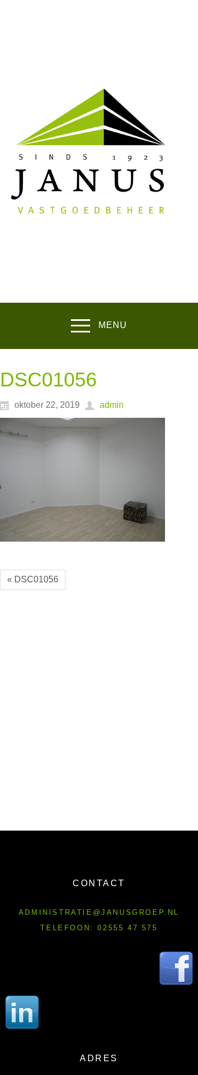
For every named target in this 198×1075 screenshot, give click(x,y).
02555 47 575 (127, 928)
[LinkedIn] (22, 1012)
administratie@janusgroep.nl (99, 912)
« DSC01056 (32, 579)
